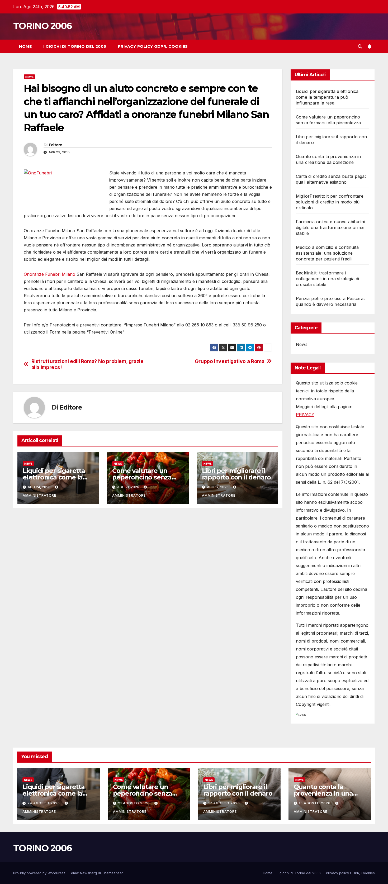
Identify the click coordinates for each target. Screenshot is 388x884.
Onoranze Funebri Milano (49, 274)
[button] (360, 46)
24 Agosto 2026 (44, 803)
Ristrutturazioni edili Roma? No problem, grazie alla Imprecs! (87, 364)
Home (25, 46)
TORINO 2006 (42, 25)
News (29, 76)
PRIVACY (305, 414)
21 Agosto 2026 (134, 803)
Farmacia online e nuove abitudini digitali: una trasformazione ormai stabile (330, 227)
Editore (55, 144)
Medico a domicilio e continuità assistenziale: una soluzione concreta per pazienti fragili (327, 253)
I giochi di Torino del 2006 (74, 46)
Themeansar (112, 873)
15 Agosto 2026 (315, 803)
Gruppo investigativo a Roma (229, 361)
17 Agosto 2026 (224, 803)
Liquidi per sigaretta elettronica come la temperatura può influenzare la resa (327, 97)
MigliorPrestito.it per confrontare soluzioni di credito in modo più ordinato (329, 201)
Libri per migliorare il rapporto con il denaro (236, 474)
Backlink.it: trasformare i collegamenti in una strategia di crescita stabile (327, 278)
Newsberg (88, 873)
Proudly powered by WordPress (40, 873)
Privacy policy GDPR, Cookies (153, 46)
